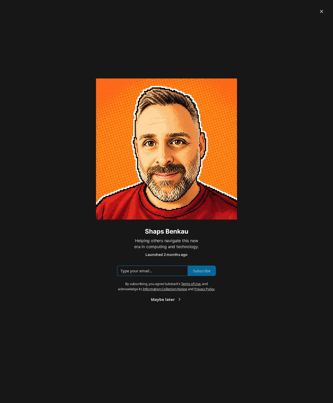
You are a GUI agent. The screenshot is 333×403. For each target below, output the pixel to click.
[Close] (321, 11)
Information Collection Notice (165, 289)
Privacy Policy (204, 289)
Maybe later (163, 299)
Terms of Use (191, 283)
